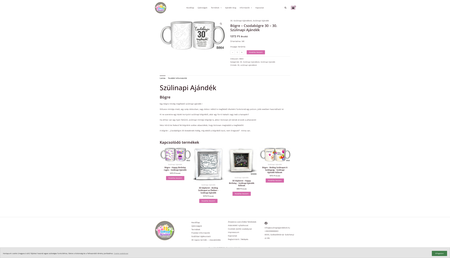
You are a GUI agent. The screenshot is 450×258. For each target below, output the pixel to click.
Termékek (195, 229)
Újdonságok (196, 226)
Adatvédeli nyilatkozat (238, 225)
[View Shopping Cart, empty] (293, 8)
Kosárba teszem (256, 52)
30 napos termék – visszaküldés (206, 240)
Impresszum (233, 232)
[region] (225, 253)
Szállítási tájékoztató (201, 236)
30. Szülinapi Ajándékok (241, 21)
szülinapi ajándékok (248, 65)
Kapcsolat (232, 236)
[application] (220, 8)
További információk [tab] (177, 78)
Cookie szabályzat (121, 253)
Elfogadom (439, 253)
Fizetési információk (200, 233)
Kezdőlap (195, 222)
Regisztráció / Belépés (238, 239)
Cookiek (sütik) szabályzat (240, 229)
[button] (286, 7)
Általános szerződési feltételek (242, 222)
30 (238, 65)
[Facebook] (266, 223)
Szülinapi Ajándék (261, 21)
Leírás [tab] (162, 78)
